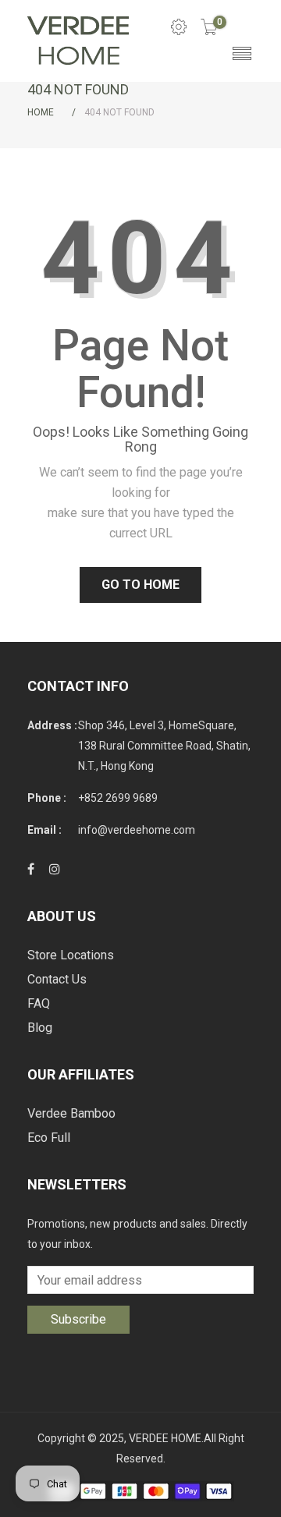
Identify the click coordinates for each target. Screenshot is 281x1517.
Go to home (140, 584)
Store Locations (70, 955)
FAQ (38, 1003)
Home (40, 112)
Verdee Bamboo (71, 1113)
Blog (39, 1027)
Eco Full (48, 1137)
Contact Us (57, 979)
